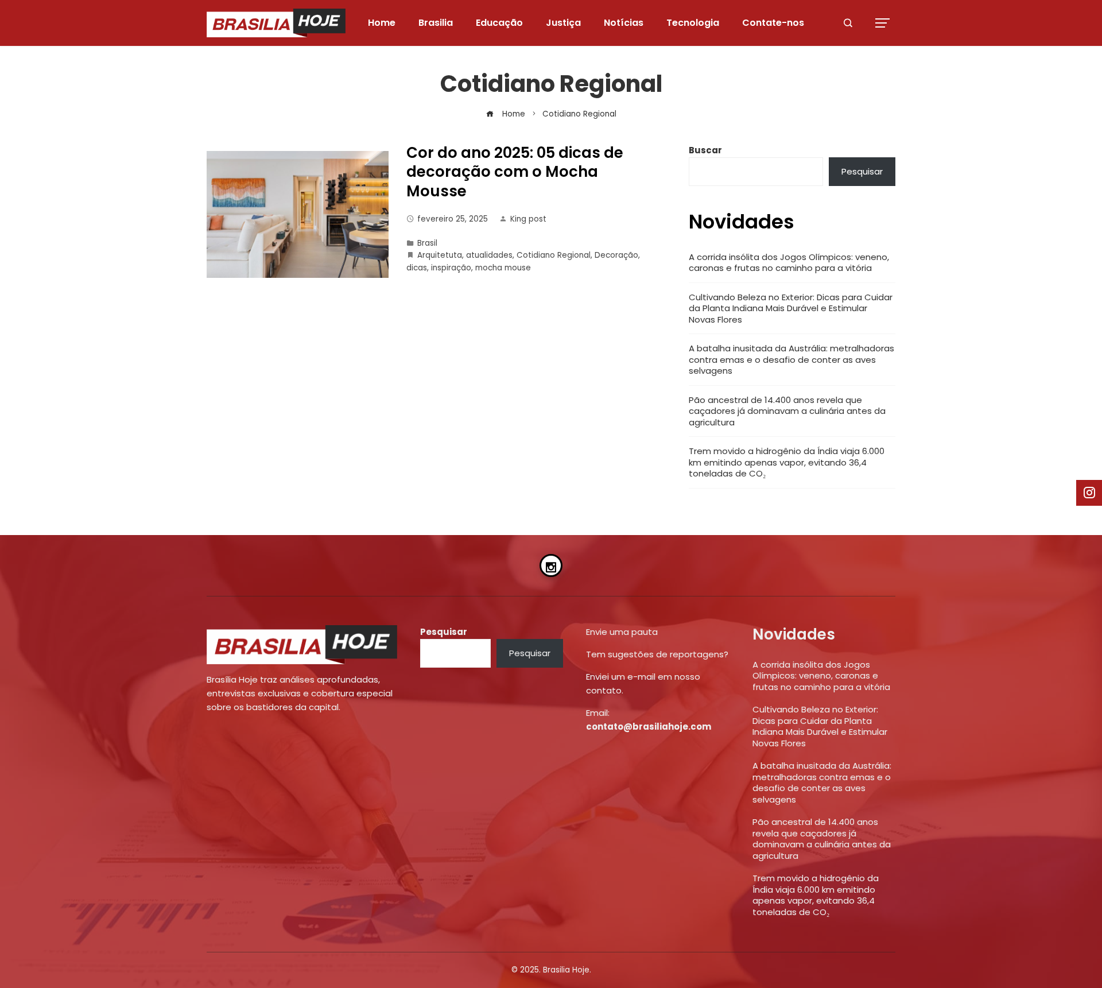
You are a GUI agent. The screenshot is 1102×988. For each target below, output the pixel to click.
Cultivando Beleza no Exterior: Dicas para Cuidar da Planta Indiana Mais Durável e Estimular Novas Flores (791, 308)
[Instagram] (551, 565)
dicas (416, 267)
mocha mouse (503, 267)
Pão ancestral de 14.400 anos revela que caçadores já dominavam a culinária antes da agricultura (787, 411)
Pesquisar (862, 171)
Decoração (616, 255)
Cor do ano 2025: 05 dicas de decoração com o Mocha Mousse (514, 172)
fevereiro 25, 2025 (452, 219)
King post (528, 219)
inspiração (451, 267)
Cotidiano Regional (554, 255)
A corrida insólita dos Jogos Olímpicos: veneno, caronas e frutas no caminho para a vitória (789, 262)
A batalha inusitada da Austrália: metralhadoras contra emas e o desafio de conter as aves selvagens (791, 359)
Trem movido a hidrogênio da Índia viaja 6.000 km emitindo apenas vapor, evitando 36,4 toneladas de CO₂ (786, 462)
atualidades (489, 255)
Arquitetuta (439, 255)
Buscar (705, 150)
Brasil (427, 243)
